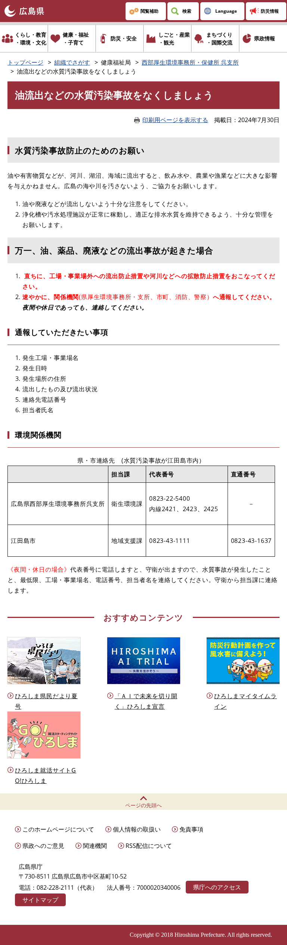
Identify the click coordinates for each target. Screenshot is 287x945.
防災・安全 (124, 38)
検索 (186, 11)
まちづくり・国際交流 (219, 38)
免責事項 (191, 829)
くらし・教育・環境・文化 (30, 38)
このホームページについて (58, 829)
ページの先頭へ (143, 805)
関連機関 (95, 846)
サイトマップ (40, 900)
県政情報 (264, 38)
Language (226, 11)
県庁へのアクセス (217, 887)
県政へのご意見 (43, 846)
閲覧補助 (149, 11)
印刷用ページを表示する (175, 120)
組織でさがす (72, 62)
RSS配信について (149, 846)
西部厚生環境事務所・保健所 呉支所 (190, 62)
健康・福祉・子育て (76, 38)
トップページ (25, 62)
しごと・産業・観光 (174, 38)
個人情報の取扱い (137, 829)
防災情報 (270, 11)
